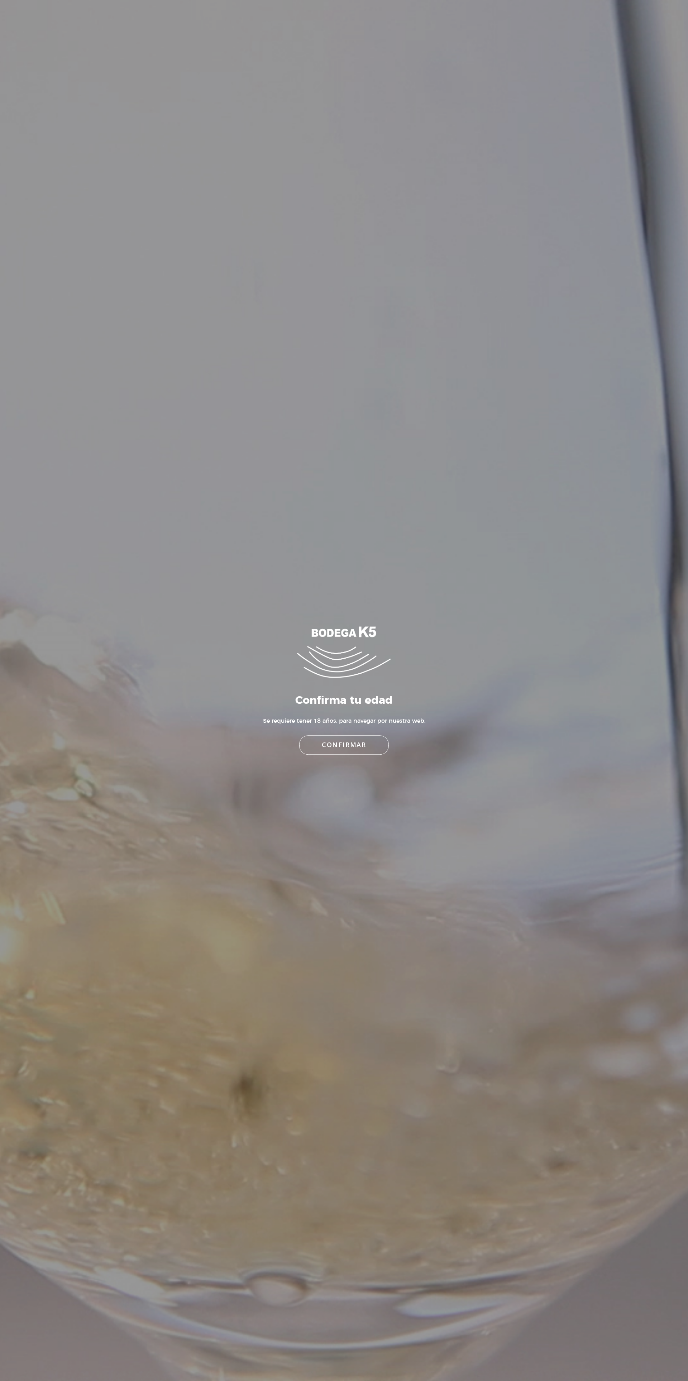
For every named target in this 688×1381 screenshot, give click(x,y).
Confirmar (344, 745)
